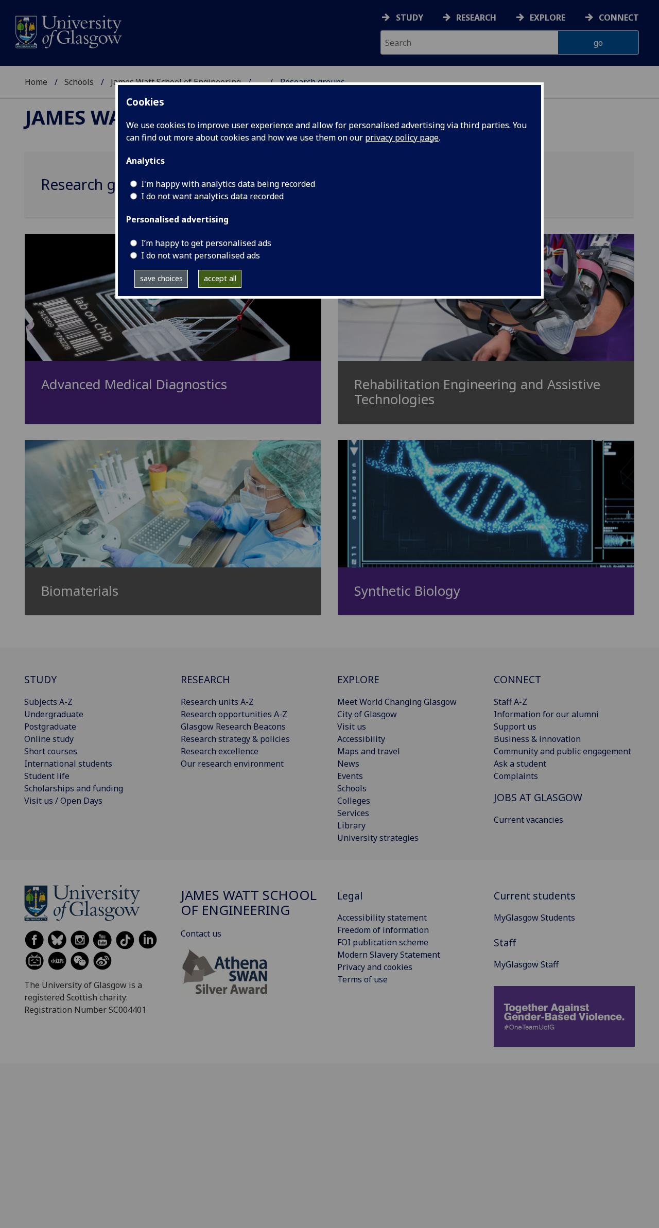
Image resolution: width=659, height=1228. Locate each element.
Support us (515, 726)
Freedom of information (383, 930)
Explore (547, 17)
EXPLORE (358, 679)
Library (351, 825)
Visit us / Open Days (63, 800)
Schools (79, 82)
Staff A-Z (510, 701)
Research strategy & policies (235, 739)
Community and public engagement (562, 751)
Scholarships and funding (73, 788)
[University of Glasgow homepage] (67, 30)
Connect (619, 17)
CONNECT (517, 679)
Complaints (516, 776)
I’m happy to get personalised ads (206, 243)
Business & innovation (537, 739)
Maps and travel (368, 751)
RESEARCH (205, 679)
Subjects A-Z (48, 701)
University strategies (378, 837)
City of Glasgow (367, 714)
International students (68, 763)
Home (36, 82)
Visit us (351, 726)
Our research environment (232, 763)
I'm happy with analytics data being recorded (228, 183)
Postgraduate (50, 726)
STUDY (40, 679)
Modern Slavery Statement (388, 954)
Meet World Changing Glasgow (397, 701)
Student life (47, 776)
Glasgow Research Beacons (233, 726)
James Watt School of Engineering (249, 903)
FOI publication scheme (382, 942)
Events (350, 776)
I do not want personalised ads (200, 255)
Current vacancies (528, 819)
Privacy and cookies (374, 967)
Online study (49, 739)
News (348, 763)
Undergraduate (53, 714)
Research (476, 17)
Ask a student (520, 763)
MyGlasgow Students (534, 917)
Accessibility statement (382, 917)
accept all (220, 278)
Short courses (50, 751)
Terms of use (362, 979)
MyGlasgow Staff (526, 964)
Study (409, 17)
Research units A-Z (217, 701)
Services (353, 813)
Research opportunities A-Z (234, 714)
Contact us (201, 933)
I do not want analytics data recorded (212, 196)
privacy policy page (402, 137)
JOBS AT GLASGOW (538, 797)
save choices (161, 278)
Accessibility (361, 739)
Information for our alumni (546, 714)
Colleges (353, 800)
